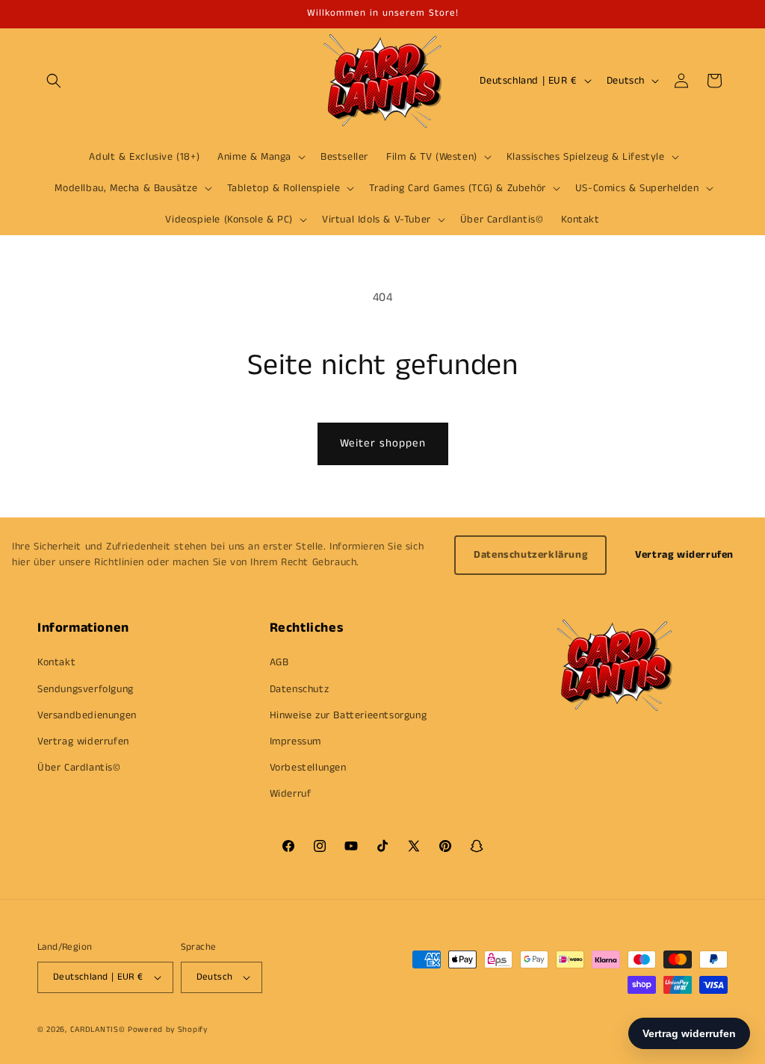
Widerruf (291, 793)
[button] (53, 80)
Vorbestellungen (308, 767)
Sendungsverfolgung (85, 689)
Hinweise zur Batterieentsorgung (348, 715)
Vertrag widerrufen (684, 554)
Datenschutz (299, 689)
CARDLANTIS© (98, 1030)
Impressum (295, 741)
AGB (279, 662)
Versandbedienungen (87, 715)
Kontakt (56, 662)
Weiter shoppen (383, 443)
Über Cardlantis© (79, 767)
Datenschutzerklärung (530, 554)
